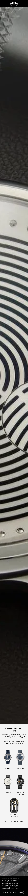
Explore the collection (14, 821)
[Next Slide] (24, 365)
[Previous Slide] (3, 365)
